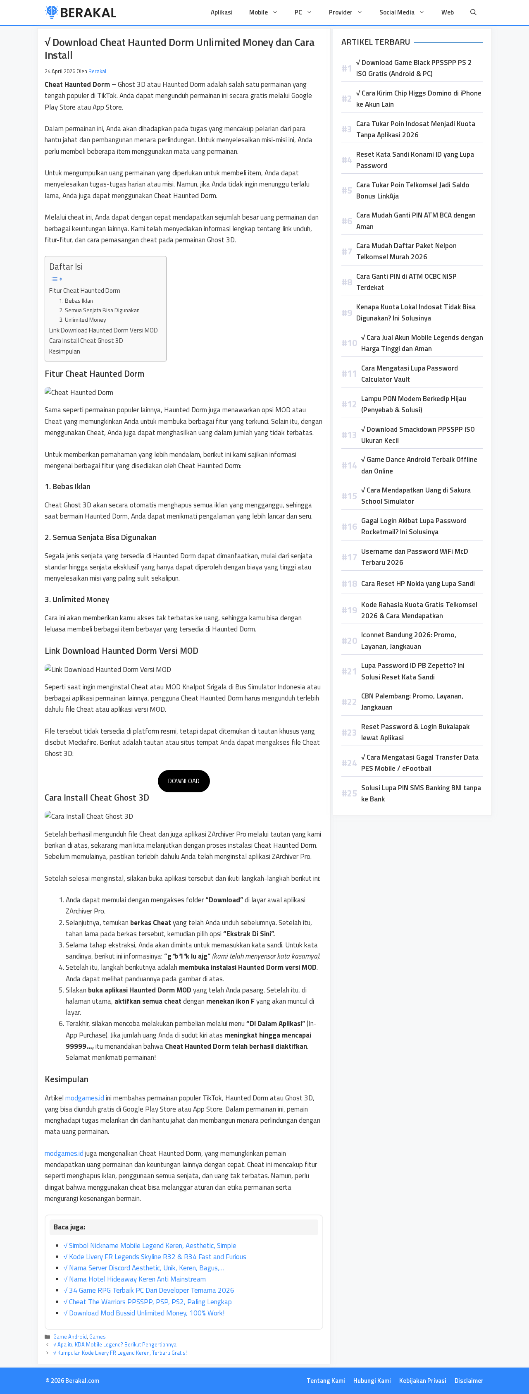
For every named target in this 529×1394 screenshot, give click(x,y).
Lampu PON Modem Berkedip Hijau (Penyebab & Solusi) (413, 404)
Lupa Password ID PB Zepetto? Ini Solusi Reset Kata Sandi (413, 671)
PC (298, 12)
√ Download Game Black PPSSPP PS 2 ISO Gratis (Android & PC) (414, 68)
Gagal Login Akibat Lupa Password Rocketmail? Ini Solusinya (414, 526)
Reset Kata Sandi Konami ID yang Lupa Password (415, 160)
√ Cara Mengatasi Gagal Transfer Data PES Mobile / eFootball (420, 763)
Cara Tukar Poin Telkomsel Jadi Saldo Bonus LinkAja (412, 190)
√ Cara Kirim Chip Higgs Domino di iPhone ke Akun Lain (418, 99)
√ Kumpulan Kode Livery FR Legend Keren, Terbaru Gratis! (120, 1353)
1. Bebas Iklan (76, 300)
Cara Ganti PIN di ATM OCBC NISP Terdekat (406, 282)
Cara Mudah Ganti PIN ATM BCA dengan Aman (416, 221)
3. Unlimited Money (82, 319)
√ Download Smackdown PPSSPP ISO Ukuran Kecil (418, 435)
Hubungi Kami (372, 1380)
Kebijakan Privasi (422, 1380)
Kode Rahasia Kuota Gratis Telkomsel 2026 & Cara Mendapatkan (419, 610)
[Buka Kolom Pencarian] (473, 12)
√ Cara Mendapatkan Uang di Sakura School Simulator (416, 496)
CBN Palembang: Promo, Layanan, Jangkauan (412, 702)
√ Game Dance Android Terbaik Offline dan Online (419, 465)
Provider (341, 12)
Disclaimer (469, 1380)
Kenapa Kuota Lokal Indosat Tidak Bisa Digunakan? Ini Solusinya (416, 312)
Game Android (70, 1336)
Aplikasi (222, 12)
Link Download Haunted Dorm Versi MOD (103, 330)
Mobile (258, 12)
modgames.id (84, 1098)
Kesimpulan (64, 351)
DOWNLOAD (184, 781)
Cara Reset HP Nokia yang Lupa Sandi (418, 583)
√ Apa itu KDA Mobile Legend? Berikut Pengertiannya (114, 1344)
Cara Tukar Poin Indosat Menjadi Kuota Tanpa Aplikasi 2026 (415, 129)
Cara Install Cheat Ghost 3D (86, 340)
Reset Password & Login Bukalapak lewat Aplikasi (415, 732)
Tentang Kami (326, 1380)
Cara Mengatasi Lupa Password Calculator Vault (409, 374)
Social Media (397, 12)
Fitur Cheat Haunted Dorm (84, 290)
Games (97, 1336)
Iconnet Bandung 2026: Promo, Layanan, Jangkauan (408, 640)
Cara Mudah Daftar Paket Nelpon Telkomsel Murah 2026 (406, 251)
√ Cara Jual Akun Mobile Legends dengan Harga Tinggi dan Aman (422, 343)
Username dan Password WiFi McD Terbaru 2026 (414, 557)
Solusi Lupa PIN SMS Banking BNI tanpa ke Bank (421, 793)
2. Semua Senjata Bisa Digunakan (99, 310)
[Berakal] (80, 12)
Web (447, 12)
